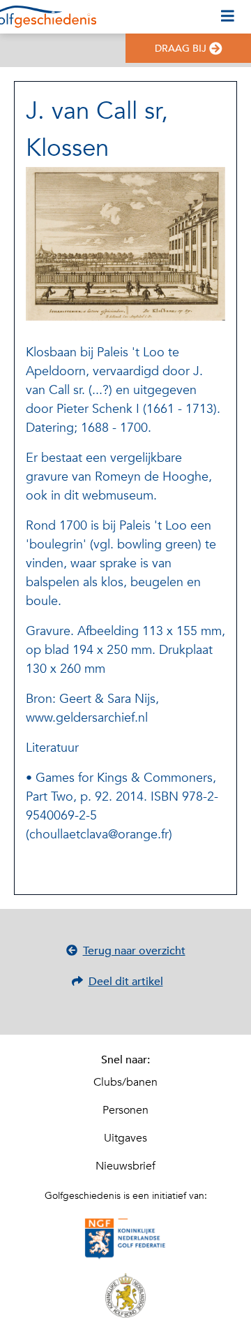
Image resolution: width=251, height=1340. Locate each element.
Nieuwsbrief (125, 1166)
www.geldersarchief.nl (87, 718)
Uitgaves (125, 1138)
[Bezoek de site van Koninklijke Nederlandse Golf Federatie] (125, 1239)
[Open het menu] (227, 16)
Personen (125, 1110)
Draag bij (180, 48)
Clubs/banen (125, 1082)
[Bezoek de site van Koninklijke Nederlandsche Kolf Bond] (125, 1295)
